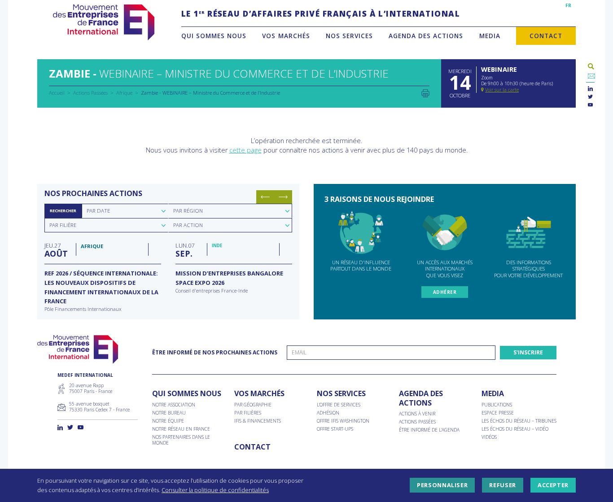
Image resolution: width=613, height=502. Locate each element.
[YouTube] (590, 105)
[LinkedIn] (590, 89)
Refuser (502, 485)
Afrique (124, 92)
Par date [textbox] (98, 210)
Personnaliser (442, 485)
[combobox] (125, 211)
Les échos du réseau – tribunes (519, 421)
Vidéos (489, 437)
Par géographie (252, 405)
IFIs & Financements (257, 421)
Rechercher (63, 211)
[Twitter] (590, 97)
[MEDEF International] (103, 22)
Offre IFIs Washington (343, 421)
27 (56, 249)
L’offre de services (338, 405)
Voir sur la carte (502, 90)
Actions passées (417, 422)
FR (568, 5)
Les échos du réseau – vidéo (515, 429)
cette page (245, 150)
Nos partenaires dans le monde (181, 440)
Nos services (349, 35)
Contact (546, 35)
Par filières (247, 413)
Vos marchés (286, 35)
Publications (497, 405)
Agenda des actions (426, 35)
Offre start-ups (335, 429)
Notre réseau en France (181, 429)
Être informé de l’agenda (429, 430)
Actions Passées (90, 92)
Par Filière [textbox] (62, 225)
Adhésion (328, 413)
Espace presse (498, 413)
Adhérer (445, 292)
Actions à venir (417, 414)
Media (489, 35)
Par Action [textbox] (188, 225)
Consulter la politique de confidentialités (215, 490)
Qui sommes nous (213, 35)
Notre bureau (169, 413)
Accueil (57, 92)
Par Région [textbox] (188, 210)
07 (184, 249)
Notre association (173, 405)
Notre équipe (168, 421)
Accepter (553, 485)
